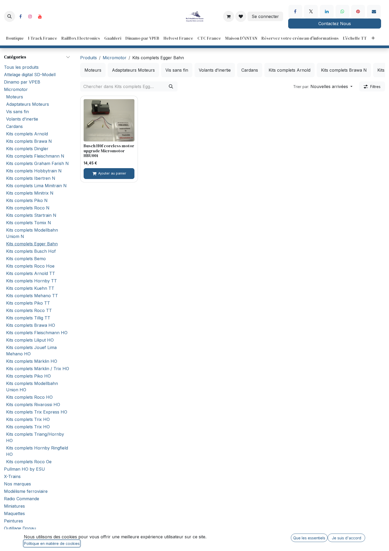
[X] (311, 11)
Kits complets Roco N (27, 207)
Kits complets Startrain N (31, 215)
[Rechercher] (171, 86)
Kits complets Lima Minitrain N (36, 185)
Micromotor (16, 89)
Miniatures (14, 506)
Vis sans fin (17, 111)
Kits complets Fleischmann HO (36, 332)
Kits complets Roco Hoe (30, 266)
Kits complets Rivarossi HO (33, 404)
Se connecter (265, 16)
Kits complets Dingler (27, 148)
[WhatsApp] (342, 11)
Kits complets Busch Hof (31, 251)
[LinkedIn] (326, 11)
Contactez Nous (334, 23)
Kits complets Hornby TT (31, 280)
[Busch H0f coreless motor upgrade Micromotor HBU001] (109, 120)
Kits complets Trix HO (28, 419)
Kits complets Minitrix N (29, 193)
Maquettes (14, 513)
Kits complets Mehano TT (32, 295)
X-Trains (12, 476)
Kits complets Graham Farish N (37, 163)
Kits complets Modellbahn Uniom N (32, 233)
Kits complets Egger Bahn (32, 243)
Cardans (14, 126)
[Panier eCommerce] (228, 16)
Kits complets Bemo (26, 258)
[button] (9, 16)
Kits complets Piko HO (28, 376)
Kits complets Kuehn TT (30, 288)
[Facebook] (20, 16)
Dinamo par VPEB (22, 82)
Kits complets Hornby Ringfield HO (37, 451)
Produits (88, 57)
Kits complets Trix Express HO (36, 412)
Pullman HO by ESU (24, 469)
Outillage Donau (20, 528)
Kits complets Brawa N (29, 141)
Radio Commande (21, 498)
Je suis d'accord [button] (346, 538)
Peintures (13, 521)
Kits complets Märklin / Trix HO (37, 368)
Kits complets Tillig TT (28, 317)
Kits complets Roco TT (29, 310)
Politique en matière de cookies (52, 543)
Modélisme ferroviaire (26, 491)
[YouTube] (40, 16)
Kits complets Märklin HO (31, 361)
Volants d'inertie (22, 119)
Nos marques (17, 483)
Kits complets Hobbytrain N (34, 170)
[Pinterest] (358, 11)
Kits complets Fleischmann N (35, 156)
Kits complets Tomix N (28, 222)
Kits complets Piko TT (28, 303)
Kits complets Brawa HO (30, 325)
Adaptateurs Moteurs (27, 104)
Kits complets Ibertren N (30, 178)
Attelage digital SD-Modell (30, 74)
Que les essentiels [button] (309, 538)
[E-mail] (374, 11)
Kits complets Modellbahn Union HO (32, 386)
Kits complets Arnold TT (30, 273)
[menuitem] (15, 38)
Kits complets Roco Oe (29, 461)
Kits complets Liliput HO (30, 340)
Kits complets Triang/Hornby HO (35, 437)
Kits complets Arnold (27, 133)
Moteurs (14, 96)
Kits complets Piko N (27, 200)
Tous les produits (21, 67)
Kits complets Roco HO (29, 397)
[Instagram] (30, 16)
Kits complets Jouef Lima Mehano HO (31, 350)
